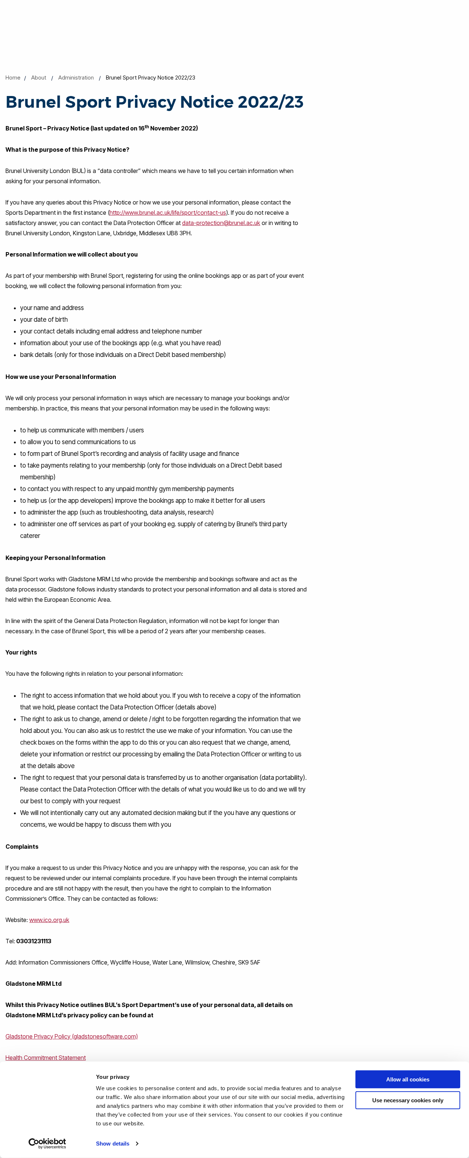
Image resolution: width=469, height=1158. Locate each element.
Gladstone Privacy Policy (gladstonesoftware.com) (71, 1036)
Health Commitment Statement (45, 1057)
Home (13, 77)
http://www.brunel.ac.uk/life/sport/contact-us (168, 212)
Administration (76, 77)
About (38, 77)
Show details (112, 1143)
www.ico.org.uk (49, 919)
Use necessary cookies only (407, 1100)
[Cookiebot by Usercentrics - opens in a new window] (47, 1143)
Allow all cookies (407, 1079)
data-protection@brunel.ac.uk (221, 222)
